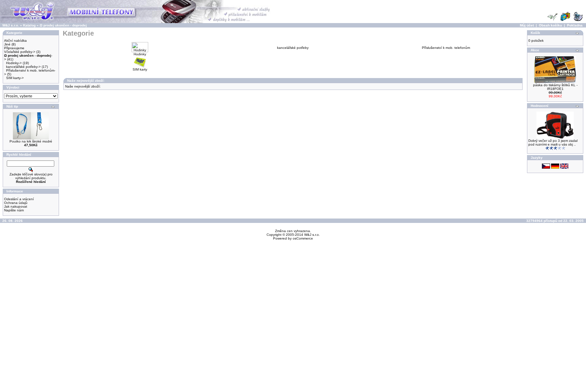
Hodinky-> (14, 63)
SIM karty (140, 69)
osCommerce (303, 238)
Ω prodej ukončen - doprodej (63, 25)
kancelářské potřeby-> (23, 67)
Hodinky (140, 54)
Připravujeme (14, 48)
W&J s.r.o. (10, 25)
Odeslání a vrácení (19, 199)
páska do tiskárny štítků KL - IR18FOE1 (555, 87)
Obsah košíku (550, 25)
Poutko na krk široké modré (30, 141)
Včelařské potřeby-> (19, 52)
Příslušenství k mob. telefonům (446, 48)
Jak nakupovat (15, 206)
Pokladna (575, 25)
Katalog (29, 25)
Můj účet (527, 25)
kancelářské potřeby (293, 48)
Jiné (7, 44)
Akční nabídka (15, 40)
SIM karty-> (15, 78)
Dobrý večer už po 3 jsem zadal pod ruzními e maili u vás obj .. (553, 142)
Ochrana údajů (15, 203)
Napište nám (14, 210)
